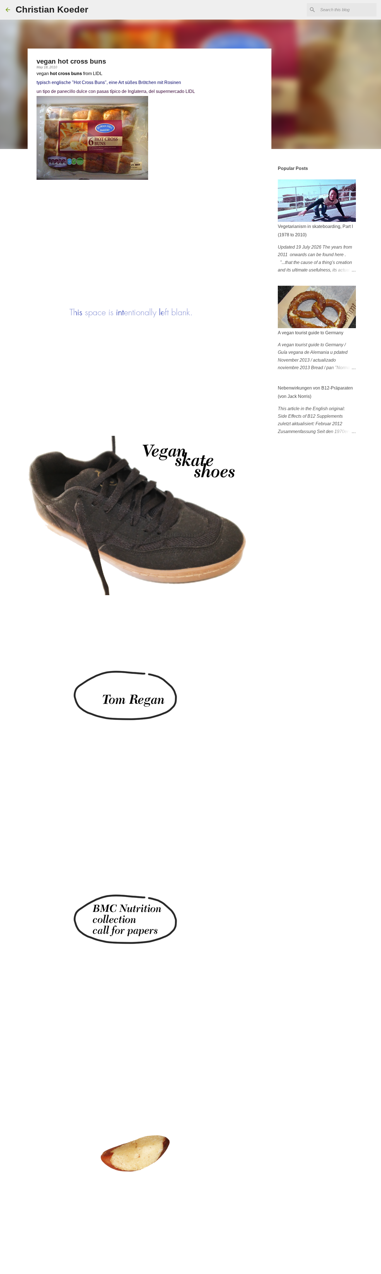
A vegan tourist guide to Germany (310, 332)
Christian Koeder (52, 9)
